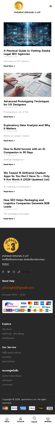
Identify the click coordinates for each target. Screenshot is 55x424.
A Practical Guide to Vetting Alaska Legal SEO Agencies (27, 52)
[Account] (20, 419)
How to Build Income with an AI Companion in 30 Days (24, 150)
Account (20, 421)
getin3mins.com (29, 399)
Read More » (9, 66)
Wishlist (48, 421)
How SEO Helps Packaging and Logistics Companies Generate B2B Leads (26, 203)
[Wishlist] (47, 419)
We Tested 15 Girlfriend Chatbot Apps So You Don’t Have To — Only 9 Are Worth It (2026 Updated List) (27, 176)
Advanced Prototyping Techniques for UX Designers (26, 103)
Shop (7, 421)
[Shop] (6, 419)
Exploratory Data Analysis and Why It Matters (27, 127)
